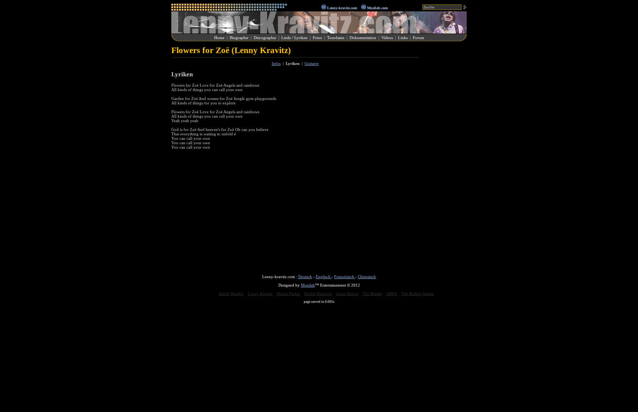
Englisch (324, 276)
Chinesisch (367, 276)
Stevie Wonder (231, 293)
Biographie (239, 37)
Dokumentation (363, 37)
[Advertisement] (444, 156)
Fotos (317, 37)
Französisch (344, 276)
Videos (387, 37)
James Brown (347, 293)
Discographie (265, 37)
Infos (276, 63)
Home (219, 37)
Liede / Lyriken (294, 37)
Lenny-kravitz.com (342, 8)
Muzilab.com (377, 8)
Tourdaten (335, 37)
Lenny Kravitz (260, 293)
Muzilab (308, 285)
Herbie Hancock (318, 293)
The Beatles (372, 293)
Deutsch (305, 276)
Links (403, 37)
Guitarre (312, 63)
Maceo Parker (288, 293)
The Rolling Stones (417, 293)
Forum (418, 37)
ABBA (391, 293)
